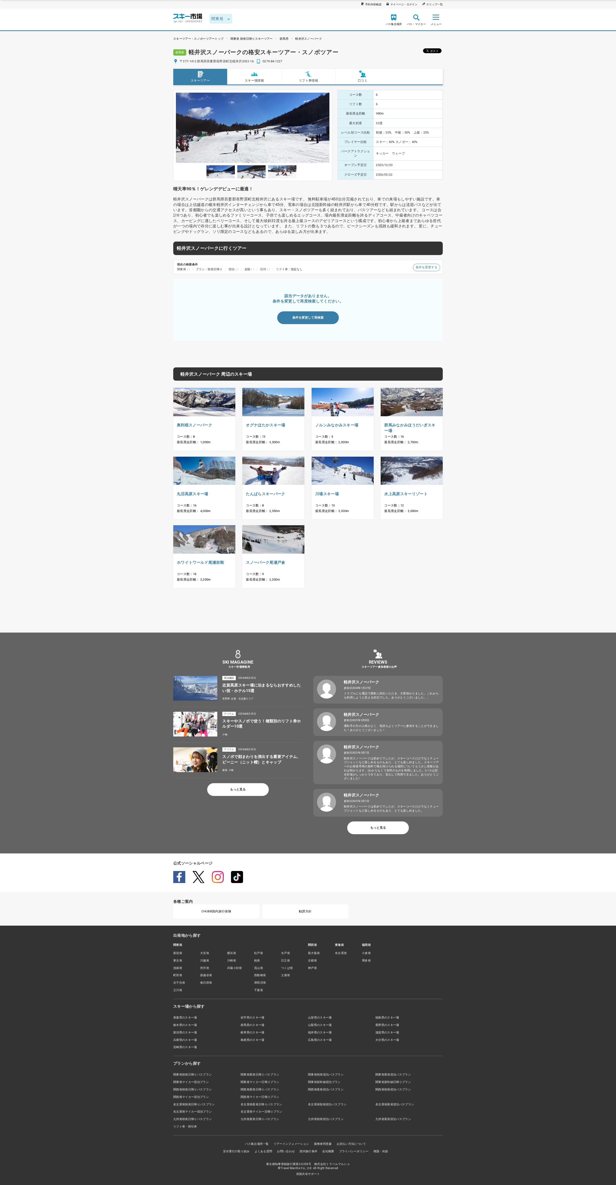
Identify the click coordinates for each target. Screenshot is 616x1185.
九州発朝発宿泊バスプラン (326, 1119)
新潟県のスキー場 (185, 1032)
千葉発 (258, 990)
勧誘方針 (305, 911)
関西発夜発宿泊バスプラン (326, 1089)
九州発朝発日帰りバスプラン (192, 1119)
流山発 (258, 968)
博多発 (366, 960)
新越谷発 (206, 975)
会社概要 (328, 1151)
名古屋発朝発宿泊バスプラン (327, 1104)
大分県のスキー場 (387, 1040)
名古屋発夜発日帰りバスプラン (261, 1104)
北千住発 (179, 982)
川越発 (204, 960)
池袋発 (177, 968)
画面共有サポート (308, 1174)
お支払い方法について (351, 1144)
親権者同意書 (323, 1144)
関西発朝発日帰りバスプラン (192, 1089)
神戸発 (312, 968)
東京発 (177, 960)
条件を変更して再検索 (308, 317)
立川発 (177, 990)
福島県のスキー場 (387, 1017)
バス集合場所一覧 (257, 1144)
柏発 (257, 960)
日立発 (285, 960)
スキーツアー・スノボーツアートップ (198, 38)
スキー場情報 (254, 80)
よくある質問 (263, 1151)
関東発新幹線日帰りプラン (393, 1082)
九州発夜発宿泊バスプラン (393, 1119)
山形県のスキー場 (320, 1017)
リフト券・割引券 (185, 1126)
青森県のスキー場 (185, 1017)
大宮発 (204, 953)
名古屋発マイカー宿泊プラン (192, 1111)
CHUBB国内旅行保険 (216, 911)
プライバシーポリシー (354, 1151)
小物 (224, 734)
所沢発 (204, 968)
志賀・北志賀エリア (242, 698)
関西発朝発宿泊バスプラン (393, 1089)
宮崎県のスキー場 (185, 1047)
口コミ (362, 80)
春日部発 (206, 982)
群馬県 (284, 38)
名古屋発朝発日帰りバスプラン (194, 1104)
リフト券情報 (308, 80)
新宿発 (177, 953)
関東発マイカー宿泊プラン (191, 1082)
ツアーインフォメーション (291, 1144)
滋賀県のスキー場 (387, 1032)
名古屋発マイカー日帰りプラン (261, 1111)
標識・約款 (380, 1151)
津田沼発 (260, 982)
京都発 (312, 960)
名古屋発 (341, 953)
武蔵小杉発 (234, 968)
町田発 (177, 975)
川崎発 (231, 960)
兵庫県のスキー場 (185, 1040)
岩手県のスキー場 (252, 1017)
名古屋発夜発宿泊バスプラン (394, 1104)
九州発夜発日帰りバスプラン (260, 1119)
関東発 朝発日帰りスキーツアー (252, 38)
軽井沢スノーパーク (308, 38)
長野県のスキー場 (387, 1025)
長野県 (226, 698)
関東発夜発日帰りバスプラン (260, 1074)
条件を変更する (426, 267)
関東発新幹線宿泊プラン (324, 1082)
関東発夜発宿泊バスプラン (393, 1074)
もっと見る (238, 789)
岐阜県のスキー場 (252, 1032)
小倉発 (366, 953)
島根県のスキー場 (252, 1040)
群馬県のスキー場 (252, 1025)
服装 (224, 770)
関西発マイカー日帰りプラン (260, 1097)
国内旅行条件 (308, 1151)
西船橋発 (260, 975)
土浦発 (285, 975)
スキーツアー (200, 80)
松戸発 (258, 953)
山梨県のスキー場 (320, 1025)
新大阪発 (314, 953)
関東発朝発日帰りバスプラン (192, 1074)
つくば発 (287, 968)
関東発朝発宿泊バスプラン (326, 1074)
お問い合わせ (286, 1151)
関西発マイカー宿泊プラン (191, 1097)
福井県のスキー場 (320, 1032)
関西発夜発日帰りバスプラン (260, 1089)
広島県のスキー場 (320, 1040)
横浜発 (231, 953)
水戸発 (285, 953)
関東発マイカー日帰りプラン (260, 1082)
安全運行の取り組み (236, 1151)
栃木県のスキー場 (185, 1025)
